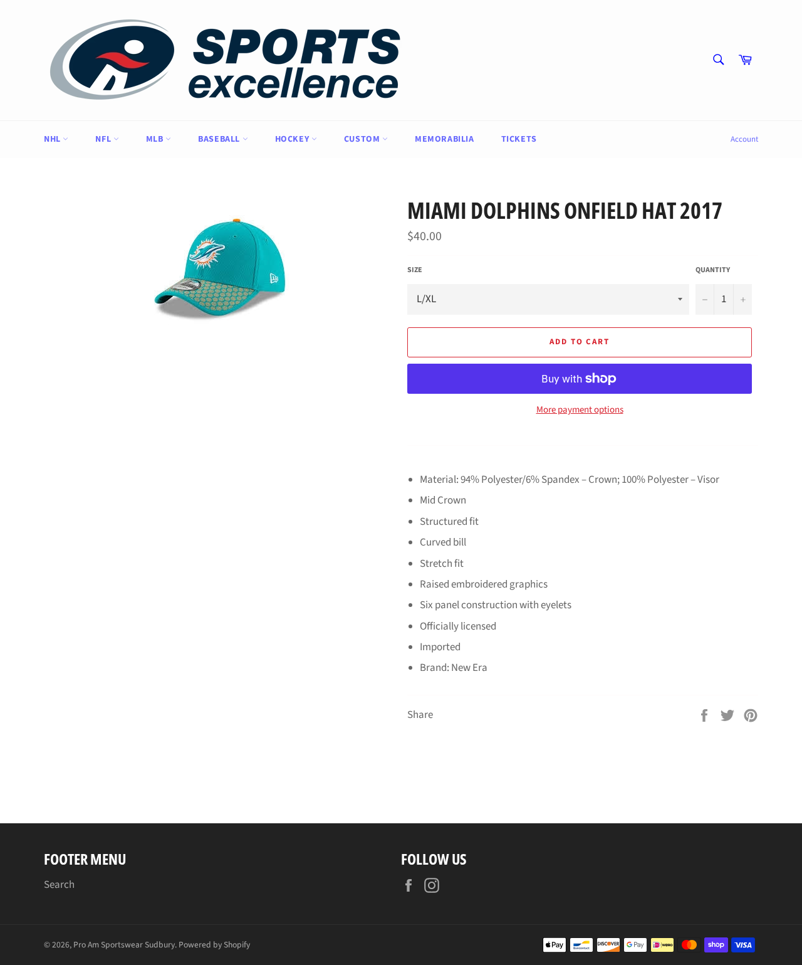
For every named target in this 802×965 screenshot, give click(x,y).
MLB (155, 139)
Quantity (712, 270)
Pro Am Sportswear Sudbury (124, 945)
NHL (53, 139)
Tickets (519, 139)
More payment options (579, 410)
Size (414, 270)
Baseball (220, 139)
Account (744, 139)
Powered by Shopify (214, 945)
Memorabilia (444, 139)
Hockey (293, 139)
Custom (363, 139)
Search (59, 884)
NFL (104, 139)
